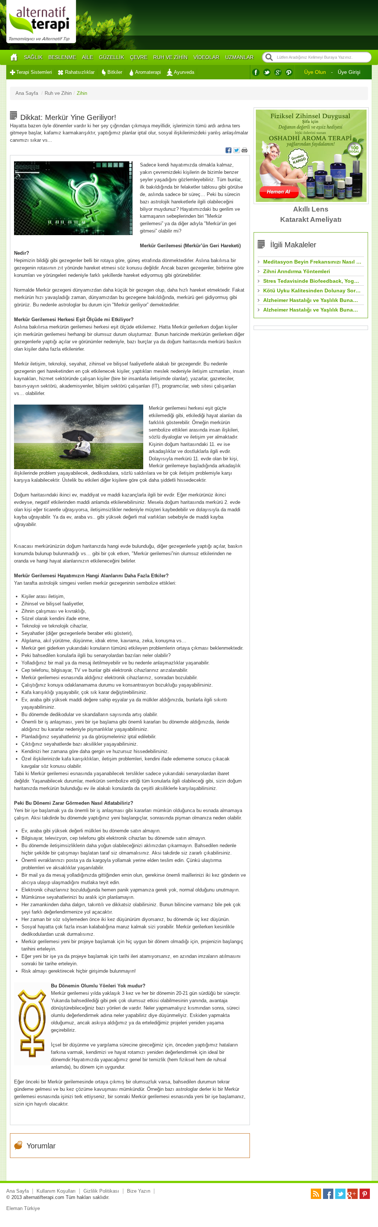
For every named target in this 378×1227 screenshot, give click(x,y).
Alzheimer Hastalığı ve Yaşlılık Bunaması (312, 300)
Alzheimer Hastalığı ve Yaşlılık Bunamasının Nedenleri (312, 310)
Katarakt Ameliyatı (310, 219)
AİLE (87, 57)
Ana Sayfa (17, 1191)
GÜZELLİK (111, 57)
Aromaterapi (148, 72)
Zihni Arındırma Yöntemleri (296, 271)
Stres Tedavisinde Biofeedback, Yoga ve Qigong (312, 281)
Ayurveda (184, 72)
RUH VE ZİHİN (170, 57)
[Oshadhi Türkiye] (311, 200)
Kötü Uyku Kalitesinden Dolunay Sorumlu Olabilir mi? (312, 290)
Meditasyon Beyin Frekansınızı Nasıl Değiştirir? (312, 262)
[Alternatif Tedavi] (41, 42)
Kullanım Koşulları (56, 1191)
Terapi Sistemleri (34, 72)
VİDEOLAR (206, 57)
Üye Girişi (349, 72)
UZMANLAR (239, 57)
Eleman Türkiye (23, 1208)
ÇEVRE (138, 57)
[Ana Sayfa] (13, 57)
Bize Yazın (138, 1191)
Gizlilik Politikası (101, 1191)
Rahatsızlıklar (79, 72)
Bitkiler (114, 72)
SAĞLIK (33, 57)
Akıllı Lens (311, 209)
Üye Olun (315, 72)
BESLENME (62, 57)
